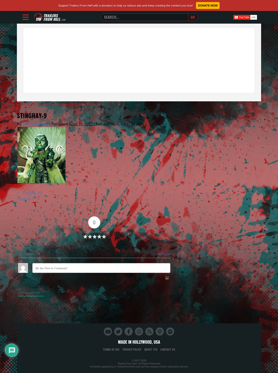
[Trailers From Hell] (38, 17)
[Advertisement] (139, 60)
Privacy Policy (132, 349)
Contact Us (167, 349)
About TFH (150, 349)
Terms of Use (111, 349)
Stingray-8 (25, 198)
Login (166, 254)
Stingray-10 (32, 192)
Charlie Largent (36, 124)
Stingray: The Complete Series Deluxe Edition (58, 104)
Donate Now (208, 5)
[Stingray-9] (41, 155)
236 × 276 (123, 124)
